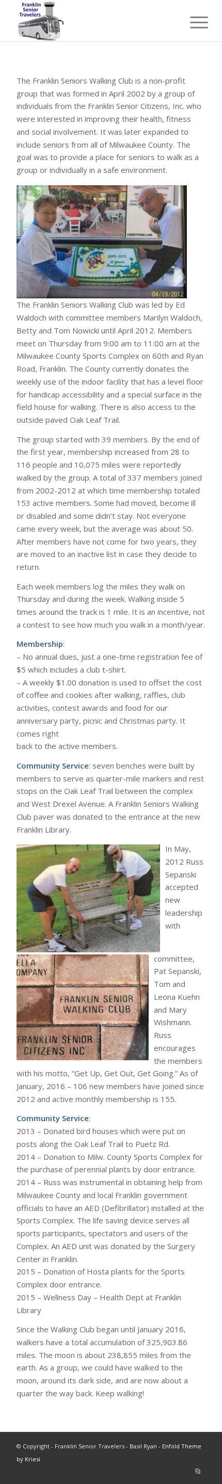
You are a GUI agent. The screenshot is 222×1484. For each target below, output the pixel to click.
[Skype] (197, 1471)
